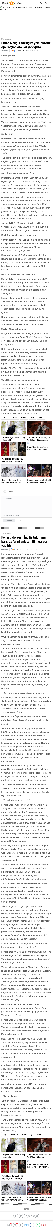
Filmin (24, 1134)
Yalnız (32, 417)
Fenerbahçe (14, 1134)
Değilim (14, 417)
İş (31, 1134)
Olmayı (23, 417)
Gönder (9, 520)
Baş (4, 1134)
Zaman (40, 417)
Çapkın (5, 417)
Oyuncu (38, 1134)
